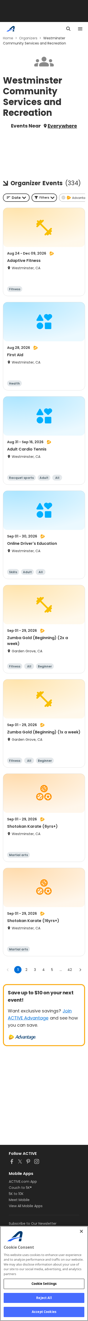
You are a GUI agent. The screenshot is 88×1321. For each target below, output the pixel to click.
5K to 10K (16, 1193)
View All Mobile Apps (26, 1205)
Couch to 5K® (20, 1187)
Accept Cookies (44, 1312)
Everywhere (62, 125)
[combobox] (16, 197)
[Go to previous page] (7, 969)
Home (8, 38)
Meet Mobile (19, 1199)
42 (69, 969)
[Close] (81, 1231)
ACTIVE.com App (23, 1181)
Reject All (44, 1298)
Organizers (28, 38)
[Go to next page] (80, 969)
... (61, 969)
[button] (44, 197)
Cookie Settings (44, 1283)
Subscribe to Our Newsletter (32, 1223)
